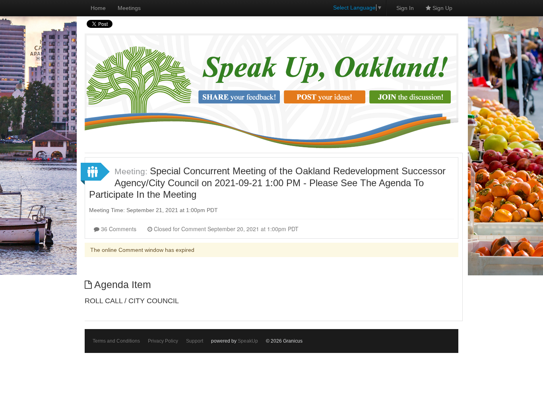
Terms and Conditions (116, 341)
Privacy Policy (163, 341)
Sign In (405, 8)
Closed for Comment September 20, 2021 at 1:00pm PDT (225, 229)
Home (98, 8)
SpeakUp (248, 341)
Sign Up (441, 8)
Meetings (129, 8)
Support (194, 341)
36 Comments (117, 229)
